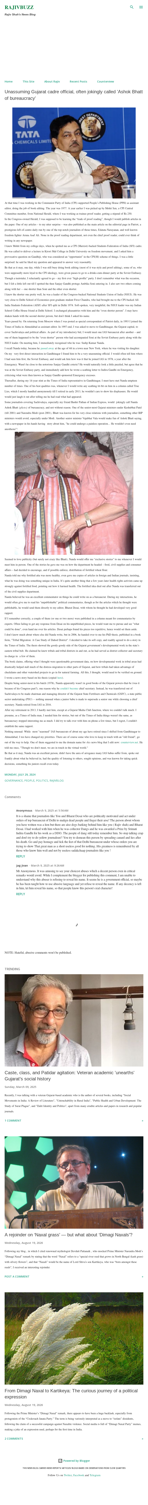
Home (9, 81)
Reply (20, 856)
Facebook (78, 1475)
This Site (28, 81)
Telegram (95, 1475)
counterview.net (129, 742)
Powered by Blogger (76, 1460)
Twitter (68, 1475)
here (59, 677)
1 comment (13, 1120)
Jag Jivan (22, 865)
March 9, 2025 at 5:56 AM (51, 810)
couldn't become (69, 688)
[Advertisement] (74, 48)
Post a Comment (17, 1276)
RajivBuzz (19, 7)
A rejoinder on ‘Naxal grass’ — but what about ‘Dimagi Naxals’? (68, 1234)
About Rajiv (52, 81)
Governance (14, 780)
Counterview (105, 81)
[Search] (132, 7)
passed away (47, 348)
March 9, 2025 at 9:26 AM (47, 865)
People (29, 780)
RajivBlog (57, 780)
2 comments (14, 1438)
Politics (42, 780)
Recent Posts (78, 81)
